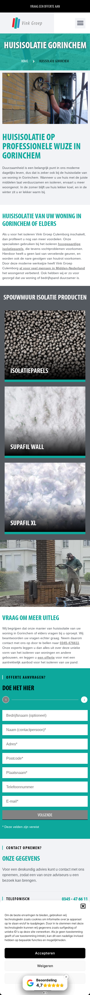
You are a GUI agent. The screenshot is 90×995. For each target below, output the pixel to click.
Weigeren (45, 966)
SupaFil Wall (27, 446)
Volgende (45, 815)
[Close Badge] (66, 976)
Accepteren (45, 953)
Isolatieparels (29, 370)
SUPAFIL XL (23, 522)
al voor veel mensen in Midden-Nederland (52, 268)
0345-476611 (69, 643)
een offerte (46, 657)
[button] (83, 906)
